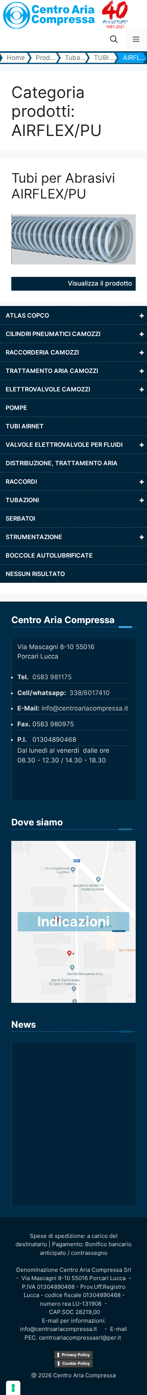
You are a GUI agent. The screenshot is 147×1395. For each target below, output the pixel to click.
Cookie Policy (76, 1363)
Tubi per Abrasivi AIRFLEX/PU (63, 186)
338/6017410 (89, 693)
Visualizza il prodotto (100, 283)
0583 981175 (52, 677)
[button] (114, 40)
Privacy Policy (76, 1354)
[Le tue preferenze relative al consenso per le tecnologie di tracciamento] (13, 1388)
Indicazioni (73, 921)
